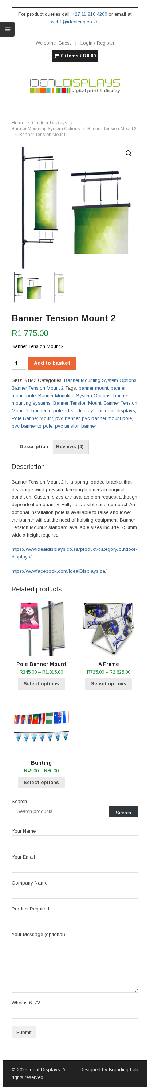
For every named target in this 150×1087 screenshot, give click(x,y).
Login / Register (97, 43)
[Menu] (7, 29)
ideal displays (80, 410)
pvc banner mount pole (107, 418)
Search (19, 801)
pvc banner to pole (32, 426)
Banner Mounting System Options (46, 128)
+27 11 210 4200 (89, 14)
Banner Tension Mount (77, 403)
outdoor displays (116, 410)
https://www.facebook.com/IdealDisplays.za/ (59, 571)
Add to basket (52, 363)
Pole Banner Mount (32, 418)
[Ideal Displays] (75, 86)
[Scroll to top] (136, 1076)
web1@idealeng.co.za (75, 21)
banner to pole (47, 410)
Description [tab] (34, 446)
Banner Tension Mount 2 (112, 128)
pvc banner (67, 418)
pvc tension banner (75, 426)
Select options (41, 683)
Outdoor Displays (49, 122)
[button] (128, 153)
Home (18, 122)
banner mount (93, 388)
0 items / (78, 55)
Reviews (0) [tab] (70, 446)
